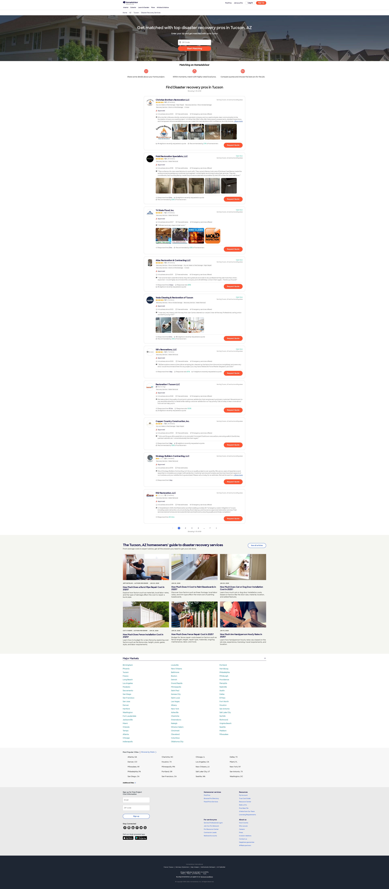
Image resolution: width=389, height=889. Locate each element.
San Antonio (225, 709)
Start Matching (194, 48)
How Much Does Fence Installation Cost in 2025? (143, 635)
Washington (128, 712)
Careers (242, 829)
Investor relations (245, 836)
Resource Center (245, 802)
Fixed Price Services (211, 802)
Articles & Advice (163, 7)
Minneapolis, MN (168, 767)
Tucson (126, 672)
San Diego (127, 694)
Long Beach (128, 680)
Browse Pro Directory (211, 798)
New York (175, 709)
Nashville (223, 687)
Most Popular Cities (131, 752)
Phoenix (126, 669)
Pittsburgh (224, 676)
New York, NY (235, 767)
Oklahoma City (177, 742)
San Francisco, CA (169, 776)
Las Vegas (175, 701)
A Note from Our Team (247, 811)
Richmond (224, 720)
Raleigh (174, 723)
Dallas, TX (234, 757)
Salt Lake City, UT (203, 772)
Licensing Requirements (247, 815)
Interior (125, 7)
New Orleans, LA (202, 767)
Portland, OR (167, 772)
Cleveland (175, 734)
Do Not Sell (196, 872)
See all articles (257, 545)
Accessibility (205, 873)
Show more (239, 121)
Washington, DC (236, 776)
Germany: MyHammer (182, 867)
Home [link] (125, 13)
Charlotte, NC (167, 757)
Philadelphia (225, 672)
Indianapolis (128, 742)
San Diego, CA (133, 776)
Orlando (126, 727)
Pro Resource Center (211, 829)
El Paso (222, 698)
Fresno (125, 676)
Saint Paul (175, 691)
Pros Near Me (243, 808)
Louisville (175, 665)
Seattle (223, 727)
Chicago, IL (200, 757)
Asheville (174, 712)
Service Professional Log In (213, 823)
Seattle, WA (200, 776)
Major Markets (131, 658)
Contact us (243, 839)
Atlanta (126, 734)
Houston (223, 705)
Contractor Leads (210, 832)
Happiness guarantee (246, 842)
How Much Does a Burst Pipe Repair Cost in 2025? (143, 588)
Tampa (125, 731)
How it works (243, 823)
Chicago (126, 738)
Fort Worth (224, 701)
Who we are (243, 826)
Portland (223, 665)
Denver (126, 705)
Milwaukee (224, 734)
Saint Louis (175, 698)
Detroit (174, 680)
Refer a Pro (243, 805)
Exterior (133, 7)
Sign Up (261, 3)
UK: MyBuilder (221, 867)
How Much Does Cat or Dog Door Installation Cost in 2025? (241, 588)
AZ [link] (130, 13)
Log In (250, 3)
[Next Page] (216, 528)
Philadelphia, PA (134, 772)
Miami (125, 723)
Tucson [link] (136, 13)
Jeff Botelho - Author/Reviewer (135, 583)
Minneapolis (176, 687)
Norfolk (222, 716)
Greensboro (176, 720)
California (189, 872)
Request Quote (233, 145)
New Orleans (176, 669)
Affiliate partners (245, 845)
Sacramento (128, 691)
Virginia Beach (225, 723)
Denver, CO (132, 762)
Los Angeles (128, 683)
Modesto (126, 687)
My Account (243, 795)
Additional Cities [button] (128, 783)
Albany (174, 705)
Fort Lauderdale (129, 716)
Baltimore (175, 672)
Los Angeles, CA (202, 762)
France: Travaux (169, 867)
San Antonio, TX (236, 772)
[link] (194, 103)
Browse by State (148, 752)
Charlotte (175, 716)
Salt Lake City (225, 712)
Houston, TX (167, 762)
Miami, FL (233, 762)
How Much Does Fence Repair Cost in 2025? (192, 634)
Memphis (223, 683)
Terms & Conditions (207, 877)
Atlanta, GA (132, 757)
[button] (163, 132)
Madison (223, 731)
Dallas (222, 694)
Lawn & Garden (143, 7)
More (153, 7)
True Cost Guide (245, 798)
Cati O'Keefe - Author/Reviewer (135, 630)
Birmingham (128, 665)
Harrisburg (224, 669)
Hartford (126, 709)
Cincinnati (175, 731)
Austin (222, 691)
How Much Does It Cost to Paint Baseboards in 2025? (193, 588)
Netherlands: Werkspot (208, 867)
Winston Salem (177, 727)
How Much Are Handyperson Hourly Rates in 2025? (241, 635)
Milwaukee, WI (133, 767)
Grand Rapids (176, 683)
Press (241, 832)
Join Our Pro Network (211, 826)
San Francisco (128, 698)
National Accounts (210, 836)
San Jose (126, 701)
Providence (224, 680)
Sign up (136, 816)
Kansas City (176, 694)
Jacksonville (128, 720)
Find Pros (207, 795)
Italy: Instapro (195, 867)
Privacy (183, 872)
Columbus (175, 738)
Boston (174, 676)
